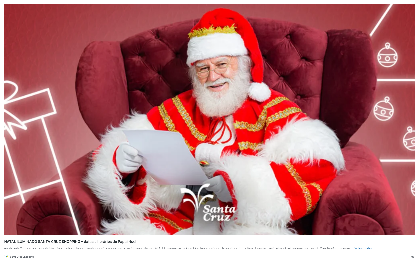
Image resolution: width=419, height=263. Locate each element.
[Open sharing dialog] (412, 255)
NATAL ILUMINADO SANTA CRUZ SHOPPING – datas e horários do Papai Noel (70, 241)
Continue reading (363, 248)
